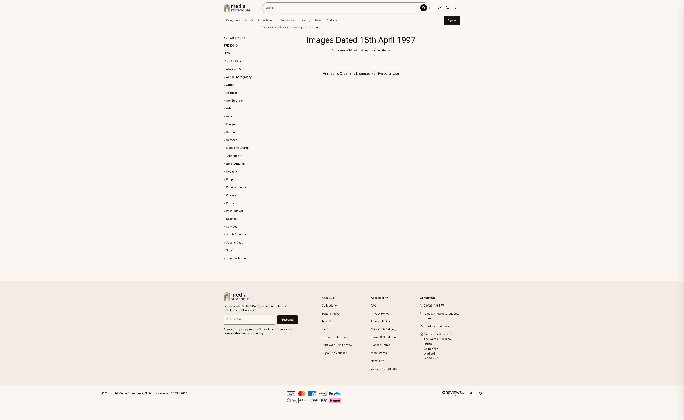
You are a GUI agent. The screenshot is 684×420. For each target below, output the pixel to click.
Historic (231, 132)
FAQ (373, 305)
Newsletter (378, 361)
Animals (231, 92)
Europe (230, 124)
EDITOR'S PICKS (234, 37)
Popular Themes (237, 187)
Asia (229, 116)
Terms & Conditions (384, 337)
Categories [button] (233, 20)
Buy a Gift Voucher (334, 353)
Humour (231, 140)
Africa (230, 85)
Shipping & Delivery (383, 329)
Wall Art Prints (268, 27)
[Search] (423, 7)
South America (236, 234)
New (318, 20)
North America (235, 163)
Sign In (452, 20)
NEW (227, 53)
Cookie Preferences (384, 368)
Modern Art (234, 156)
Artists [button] (249, 20)
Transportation (236, 258)
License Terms (380, 345)
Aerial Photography (239, 77)
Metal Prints (379, 353)
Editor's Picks (285, 20)
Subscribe (287, 319)
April (302, 27)
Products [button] (331, 20)
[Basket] (448, 8)
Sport (229, 250)
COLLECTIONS (233, 61)
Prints (230, 203)
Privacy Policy (380, 313)
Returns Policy (380, 321)
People (230, 179)
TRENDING (231, 45)
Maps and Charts (237, 148)
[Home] (240, 8)
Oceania (231, 171)
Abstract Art (234, 69)
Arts (229, 108)
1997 (294, 27)
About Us (328, 297)
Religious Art (234, 211)
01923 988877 (434, 305)
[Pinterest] (480, 395)
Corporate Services (334, 337)
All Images (284, 27)
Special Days (234, 242)
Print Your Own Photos (337, 345)
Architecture (234, 100)
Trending (304, 20)
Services (231, 226)
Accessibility (379, 297)
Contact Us (427, 297)
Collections (265, 20)
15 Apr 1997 (313, 27)
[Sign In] (456, 8)
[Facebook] (471, 395)
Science (231, 219)
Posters (231, 195)
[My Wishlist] (439, 8)
